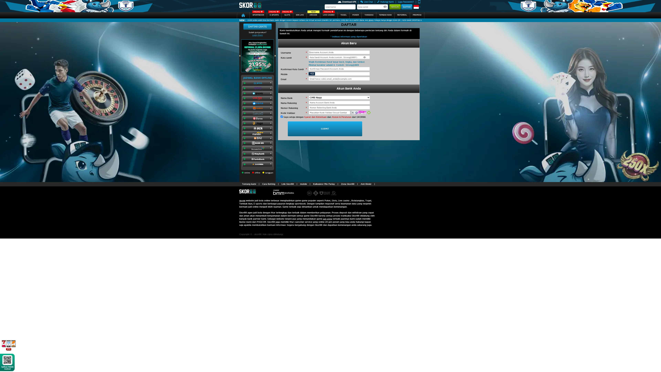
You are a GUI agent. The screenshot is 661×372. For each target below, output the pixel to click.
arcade (313, 14)
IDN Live (300, 15)
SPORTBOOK (258, 14)
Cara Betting (268, 184)
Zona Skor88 (347, 184)
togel (343, 15)
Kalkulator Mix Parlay (324, 184)
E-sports (274, 14)
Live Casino (329, 14)
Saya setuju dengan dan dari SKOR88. (325, 117)
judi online (327, 219)
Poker (355, 15)
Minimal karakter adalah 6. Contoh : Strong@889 (334, 65)
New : (242, 20)
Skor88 (242, 201)
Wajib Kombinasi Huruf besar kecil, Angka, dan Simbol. (337, 62)
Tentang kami (249, 184)
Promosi (417, 15)
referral (402, 15)
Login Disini (257, 35)
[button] (417, 6)
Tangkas (369, 15)
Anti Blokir (366, 184)
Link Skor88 (287, 184)
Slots (286, 14)
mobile (303, 184)
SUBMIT (325, 129)
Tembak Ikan (385, 15)
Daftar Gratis (257, 26)
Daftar (407, 7)
